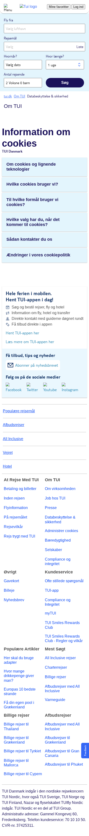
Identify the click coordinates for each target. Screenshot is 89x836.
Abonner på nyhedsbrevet (36, 365)
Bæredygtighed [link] (58, 540)
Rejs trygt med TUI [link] (19, 536)
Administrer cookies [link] (61, 531)
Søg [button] (65, 83)
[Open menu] (6, 7)
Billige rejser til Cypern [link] (23, 774)
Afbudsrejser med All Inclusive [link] (62, 688)
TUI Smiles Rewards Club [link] (62, 625)
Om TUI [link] (52, 480)
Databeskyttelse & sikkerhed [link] (60, 519)
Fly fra (8, 20)
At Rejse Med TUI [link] (21, 480)
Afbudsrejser (13, 425)
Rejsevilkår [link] (13, 527)
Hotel (7, 466)
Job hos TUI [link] (55, 498)
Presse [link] (51, 508)
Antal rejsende (14, 74)
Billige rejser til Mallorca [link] (16, 763)
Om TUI (13, 106)
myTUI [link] (50, 613)
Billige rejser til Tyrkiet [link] (22, 751)
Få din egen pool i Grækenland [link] (19, 705)
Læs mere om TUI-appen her (30, 341)
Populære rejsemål (19, 411)
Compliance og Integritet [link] (57, 602)
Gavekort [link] (11, 581)
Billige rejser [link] (55, 677)
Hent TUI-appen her (22, 332)
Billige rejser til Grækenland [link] (16, 740)
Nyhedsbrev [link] (14, 600)
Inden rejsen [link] (14, 498)
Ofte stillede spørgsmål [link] (64, 581)
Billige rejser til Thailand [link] (16, 726)
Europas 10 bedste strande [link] (20, 691)
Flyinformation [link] (16, 508)
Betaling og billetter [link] (20, 489)
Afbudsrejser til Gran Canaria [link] (62, 753)
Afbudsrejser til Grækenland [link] (57, 740)
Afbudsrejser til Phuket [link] (64, 764)
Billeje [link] (9, 590)
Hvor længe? (55, 56)
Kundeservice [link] (59, 572)
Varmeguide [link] (55, 700)
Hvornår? (10, 56)
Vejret (8, 453)
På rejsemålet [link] (15, 517)
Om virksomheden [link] (60, 489)
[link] (28, 6)
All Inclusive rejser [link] (60, 658)
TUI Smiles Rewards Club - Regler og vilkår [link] (64, 638)
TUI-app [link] (52, 590)
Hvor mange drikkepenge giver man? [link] (19, 675)
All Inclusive (13, 439)
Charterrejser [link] (56, 667)
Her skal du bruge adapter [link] (19, 660)
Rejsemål (10, 38)
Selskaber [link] (53, 550)
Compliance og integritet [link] (57, 561)
